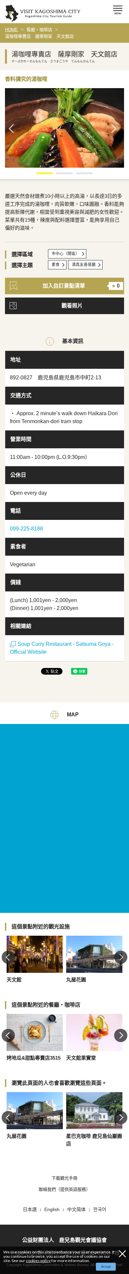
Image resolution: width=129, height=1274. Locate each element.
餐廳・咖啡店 (39, 29)
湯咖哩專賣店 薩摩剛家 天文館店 (39, 36)
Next (115, 128)
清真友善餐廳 (84, 264)
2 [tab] (59, 175)
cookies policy (38, 1260)
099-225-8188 (26, 528)
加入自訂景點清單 (81, 286)
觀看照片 (72, 305)
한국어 (99, 1209)
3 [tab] (79, 175)
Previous (13, 128)
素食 (56, 264)
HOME (11, 29)
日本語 (30, 1209)
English (52, 1209)
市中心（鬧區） (65, 253)
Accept (106, 1266)
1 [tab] (39, 175)
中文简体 (76, 1209)
